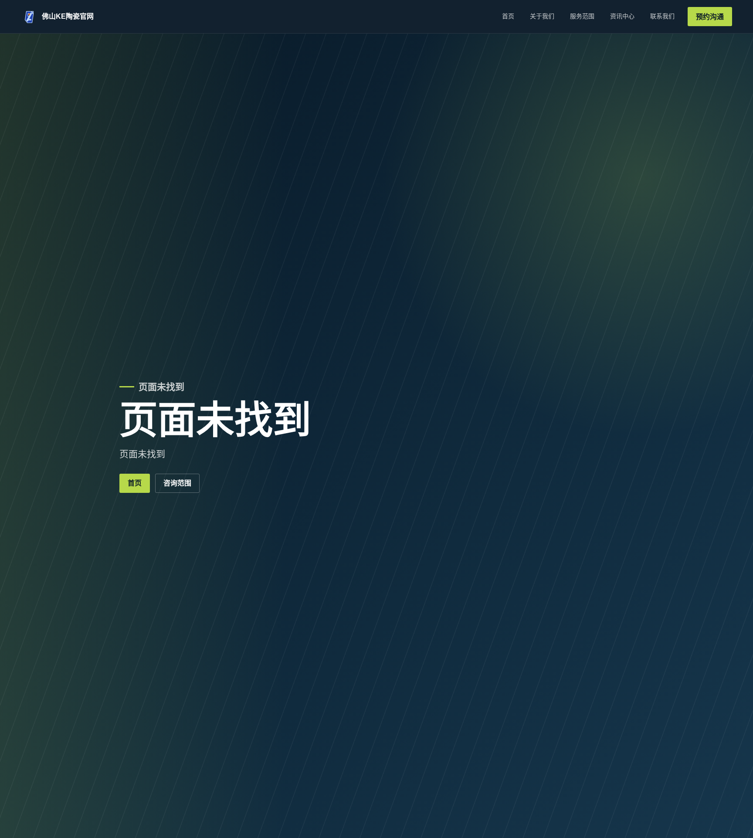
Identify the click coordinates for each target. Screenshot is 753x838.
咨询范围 (177, 483)
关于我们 (542, 16)
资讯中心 (622, 16)
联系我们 (662, 16)
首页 (508, 16)
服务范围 (582, 16)
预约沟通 (710, 16)
